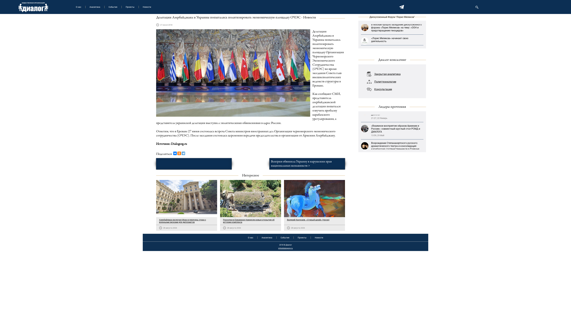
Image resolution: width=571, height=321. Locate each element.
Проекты (130, 7)
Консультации (383, 89)
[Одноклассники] (179, 153)
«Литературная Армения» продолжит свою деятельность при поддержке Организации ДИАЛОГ (395, 144)
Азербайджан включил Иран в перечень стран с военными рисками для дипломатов (182, 221)
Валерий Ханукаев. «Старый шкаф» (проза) (308, 220)
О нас (78, 7)
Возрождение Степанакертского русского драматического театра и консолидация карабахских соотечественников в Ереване (395, 127)
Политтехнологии (385, 81)
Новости (147, 7)
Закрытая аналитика (387, 74)
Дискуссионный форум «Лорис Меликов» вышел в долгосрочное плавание (394, 39)
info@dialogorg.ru (285, 248)
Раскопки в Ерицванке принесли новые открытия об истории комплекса (248, 221)
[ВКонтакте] (175, 153)
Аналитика (95, 7)
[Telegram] (183, 153)
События (113, 7)
